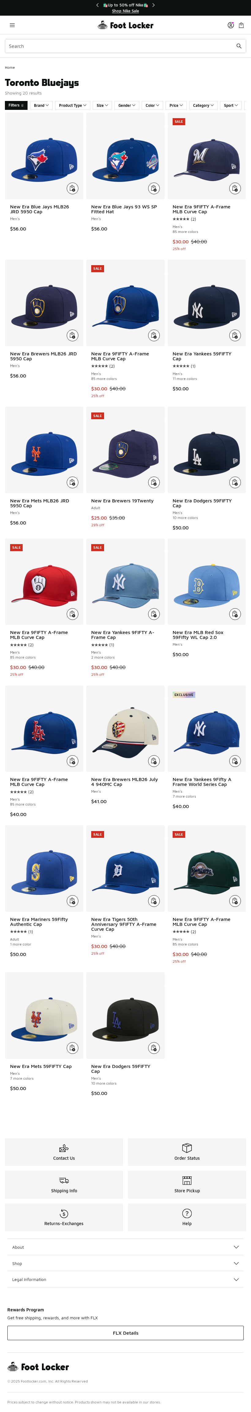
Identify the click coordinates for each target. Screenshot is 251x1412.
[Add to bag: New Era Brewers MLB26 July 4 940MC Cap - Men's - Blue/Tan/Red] (154, 761)
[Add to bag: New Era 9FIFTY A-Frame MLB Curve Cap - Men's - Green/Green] (235, 901)
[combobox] (125, 46)
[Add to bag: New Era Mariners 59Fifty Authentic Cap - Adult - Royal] (72, 901)
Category (201, 105)
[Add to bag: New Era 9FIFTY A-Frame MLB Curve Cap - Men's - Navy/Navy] (235, 188)
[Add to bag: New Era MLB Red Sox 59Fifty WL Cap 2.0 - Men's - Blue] (235, 614)
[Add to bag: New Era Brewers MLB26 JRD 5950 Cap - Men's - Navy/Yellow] (72, 335)
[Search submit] (239, 46)
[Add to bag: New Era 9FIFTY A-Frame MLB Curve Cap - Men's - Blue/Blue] (154, 335)
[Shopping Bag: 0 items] (241, 25)
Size (100, 105)
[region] (125, 8)
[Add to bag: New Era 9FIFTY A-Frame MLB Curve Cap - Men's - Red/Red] (72, 614)
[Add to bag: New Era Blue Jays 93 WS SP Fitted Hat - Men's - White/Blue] (154, 188)
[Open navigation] (12, 25)
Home (10, 67)
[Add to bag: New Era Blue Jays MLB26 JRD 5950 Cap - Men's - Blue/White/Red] (72, 188)
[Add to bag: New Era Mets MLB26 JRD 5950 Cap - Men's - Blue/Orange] (72, 482)
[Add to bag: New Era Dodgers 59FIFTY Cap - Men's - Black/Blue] (154, 1048)
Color (150, 105)
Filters (14, 105)
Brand (39, 105)
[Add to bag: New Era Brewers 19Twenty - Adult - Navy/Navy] (154, 482)
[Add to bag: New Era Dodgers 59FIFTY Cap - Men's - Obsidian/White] (235, 482)
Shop (17, 1263)
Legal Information (29, 1279)
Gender (124, 105)
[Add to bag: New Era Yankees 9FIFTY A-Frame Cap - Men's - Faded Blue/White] (154, 614)
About (18, 1247)
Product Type (70, 105)
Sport (229, 105)
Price (174, 105)
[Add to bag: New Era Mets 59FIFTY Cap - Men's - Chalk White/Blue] (72, 1048)
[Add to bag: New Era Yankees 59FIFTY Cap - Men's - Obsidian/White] (235, 335)
